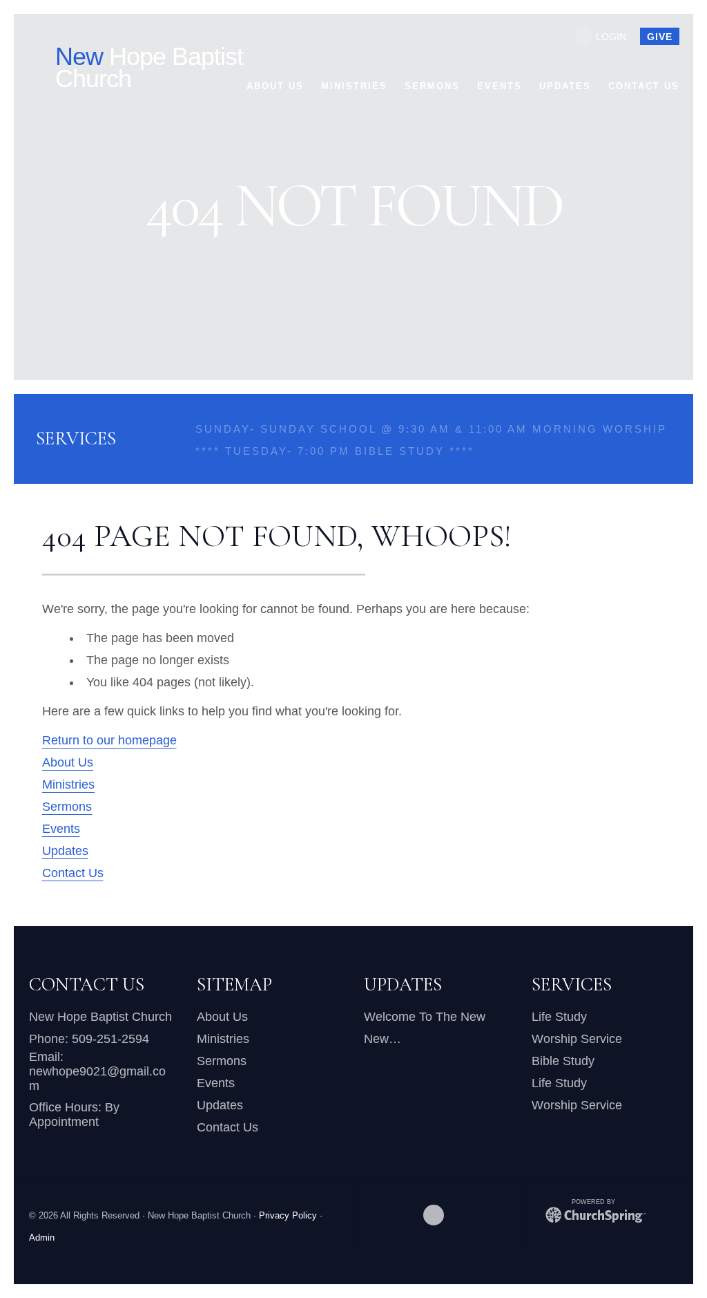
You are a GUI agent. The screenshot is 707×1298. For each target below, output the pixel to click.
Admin (42, 1238)
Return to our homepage (109, 740)
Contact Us (73, 873)
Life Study (559, 1017)
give (659, 36)
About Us (67, 762)
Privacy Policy (288, 1216)
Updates (65, 851)
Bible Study (563, 1061)
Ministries (68, 784)
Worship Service (577, 1039)
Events (61, 829)
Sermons (67, 806)
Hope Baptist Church (149, 67)
